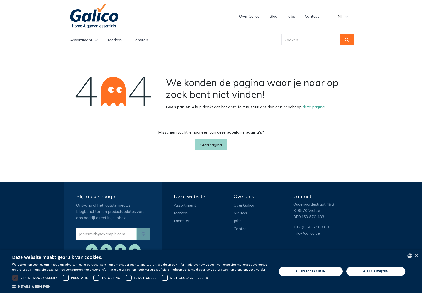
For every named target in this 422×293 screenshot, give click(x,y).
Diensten (182, 220)
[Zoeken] (347, 39)
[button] (140, 286)
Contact (241, 228)
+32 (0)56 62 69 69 (311, 226)
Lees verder (257, 269)
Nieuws (240, 212)
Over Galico (244, 205)
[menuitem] (249, 16)
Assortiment (185, 205)
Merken (181, 212)
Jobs (238, 220)
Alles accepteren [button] (310, 271)
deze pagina (314, 107)
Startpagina (211, 144)
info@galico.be (306, 233)
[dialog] (211, 271)
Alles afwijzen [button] (376, 271)
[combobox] (409, 255)
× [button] (416, 256)
